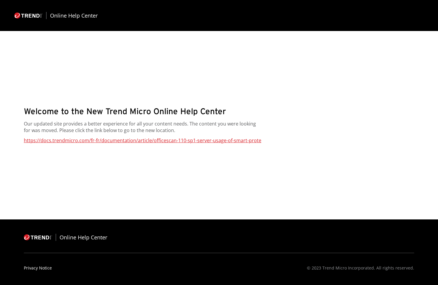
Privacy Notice (38, 268)
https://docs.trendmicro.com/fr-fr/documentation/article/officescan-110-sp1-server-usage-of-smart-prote (142, 140)
